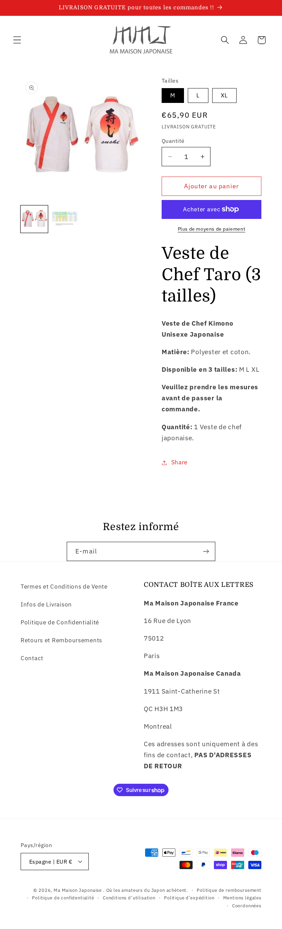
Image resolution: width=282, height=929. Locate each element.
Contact (32, 658)
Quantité (173, 140)
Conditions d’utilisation (129, 898)
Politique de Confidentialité (60, 622)
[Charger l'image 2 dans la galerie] (65, 219)
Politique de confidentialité (63, 898)
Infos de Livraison (46, 604)
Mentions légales (242, 898)
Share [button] (179, 462)
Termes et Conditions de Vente (64, 586)
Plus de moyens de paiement (212, 228)
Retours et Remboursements (61, 640)
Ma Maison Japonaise (78, 890)
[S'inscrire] (206, 551)
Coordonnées (246, 905)
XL (224, 95)
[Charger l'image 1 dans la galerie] (34, 219)
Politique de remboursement (229, 890)
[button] (17, 40)
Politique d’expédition (189, 898)
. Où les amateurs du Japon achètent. (145, 890)
